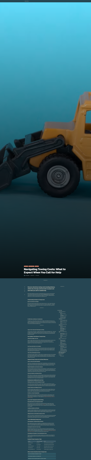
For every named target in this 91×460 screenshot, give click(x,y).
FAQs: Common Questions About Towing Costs (62, 352)
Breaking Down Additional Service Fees (63, 332)
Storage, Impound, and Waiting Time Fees (63, 335)
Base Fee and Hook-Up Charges (63, 313)
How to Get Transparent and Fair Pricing (62, 338)
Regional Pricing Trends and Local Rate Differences (63, 325)
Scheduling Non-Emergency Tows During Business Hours (63, 350)
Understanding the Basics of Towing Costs (62, 312)
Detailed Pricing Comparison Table (63, 351)
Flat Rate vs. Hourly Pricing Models (63, 337)
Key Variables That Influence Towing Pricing (62, 319)
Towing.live (44, 404)
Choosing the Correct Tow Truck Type (63, 348)
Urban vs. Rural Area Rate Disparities (63, 326)
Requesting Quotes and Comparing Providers (63, 340)
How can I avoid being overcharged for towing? (34, 453)
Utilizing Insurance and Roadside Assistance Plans (63, 343)
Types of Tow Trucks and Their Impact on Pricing (63, 317)
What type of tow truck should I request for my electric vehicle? (37, 458)
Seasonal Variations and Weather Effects (63, 330)
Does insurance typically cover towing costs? (34, 456)
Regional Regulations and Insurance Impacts (63, 328)
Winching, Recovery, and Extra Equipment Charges (63, 333)
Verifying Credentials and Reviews (63, 342)
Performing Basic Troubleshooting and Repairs (63, 346)
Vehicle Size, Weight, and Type (63, 320)
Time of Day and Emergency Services (63, 323)
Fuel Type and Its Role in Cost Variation (63, 321)
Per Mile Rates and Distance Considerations (63, 315)
